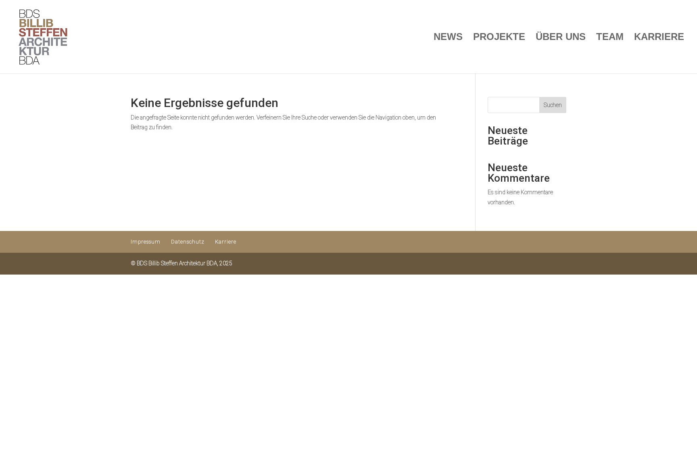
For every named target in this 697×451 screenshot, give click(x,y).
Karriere (225, 242)
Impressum (146, 242)
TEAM (610, 38)
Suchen (553, 105)
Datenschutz (188, 242)
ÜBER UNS (561, 38)
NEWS (448, 38)
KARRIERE (659, 38)
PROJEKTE (499, 38)
